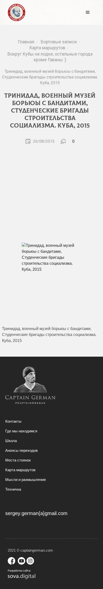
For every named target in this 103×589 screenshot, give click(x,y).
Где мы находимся (21, 431)
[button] (88, 12)
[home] (15, 12)
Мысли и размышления (25, 479)
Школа (11, 441)
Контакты (13, 421)
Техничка (13, 489)
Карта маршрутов (20, 470)
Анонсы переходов (21, 450)
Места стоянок (18, 460)
